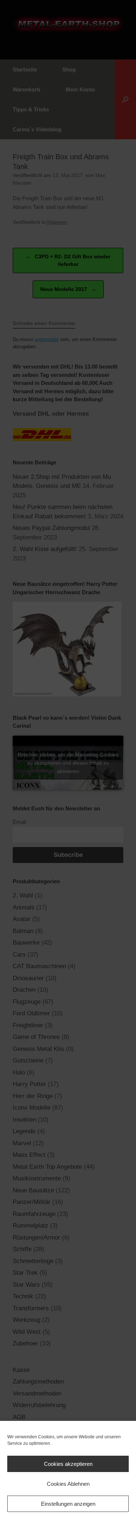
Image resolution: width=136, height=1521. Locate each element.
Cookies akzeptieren (68, 1464)
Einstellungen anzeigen (68, 1504)
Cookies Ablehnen (68, 1484)
